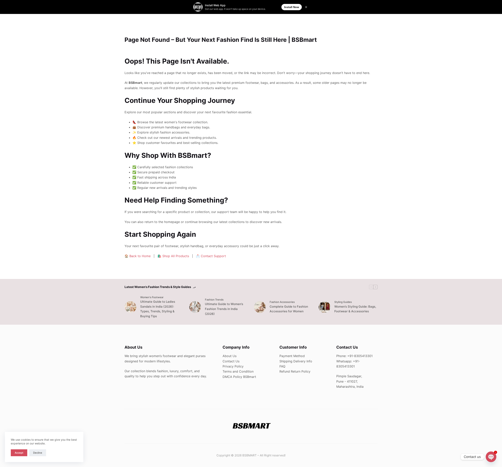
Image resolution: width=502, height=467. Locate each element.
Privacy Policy (233, 366)
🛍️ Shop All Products (173, 256)
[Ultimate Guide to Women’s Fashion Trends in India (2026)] (195, 307)
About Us (229, 356)
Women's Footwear (152, 297)
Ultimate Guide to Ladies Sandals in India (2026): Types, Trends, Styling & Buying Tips (157, 309)
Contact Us (231, 361)
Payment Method (292, 356)
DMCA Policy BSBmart (239, 377)
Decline (37, 452)
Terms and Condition (238, 371)
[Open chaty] (491, 456)
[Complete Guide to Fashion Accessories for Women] (260, 307)
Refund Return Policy (294, 371)
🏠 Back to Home (138, 256)
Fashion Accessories (282, 301)
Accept (19, 452)
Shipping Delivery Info (295, 361)
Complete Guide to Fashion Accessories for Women (289, 309)
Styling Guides (343, 301)
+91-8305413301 (360, 356)
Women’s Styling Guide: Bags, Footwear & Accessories (355, 309)
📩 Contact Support (211, 256)
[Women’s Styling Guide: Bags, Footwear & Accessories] (324, 307)
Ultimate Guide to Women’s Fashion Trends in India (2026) (224, 309)
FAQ (282, 366)
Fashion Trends (214, 299)
